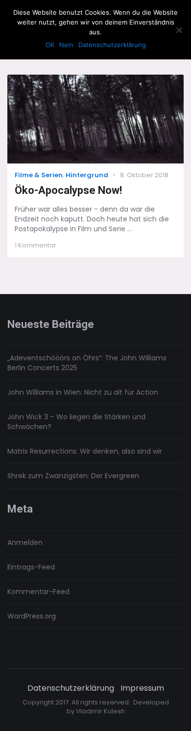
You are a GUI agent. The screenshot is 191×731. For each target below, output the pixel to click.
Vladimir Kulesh (100, 711)
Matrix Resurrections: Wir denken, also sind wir (84, 451)
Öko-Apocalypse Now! (68, 190)
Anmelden (25, 542)
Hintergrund (87, 175)
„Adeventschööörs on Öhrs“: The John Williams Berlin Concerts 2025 (87, 363)
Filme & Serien (39, 175)
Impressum (142, 688)
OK (50, 45)
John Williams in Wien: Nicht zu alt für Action (82, 392)
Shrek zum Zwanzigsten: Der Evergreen (73, 476)
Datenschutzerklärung (70, 688)
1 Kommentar (35, 245)
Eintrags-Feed (31, 567)
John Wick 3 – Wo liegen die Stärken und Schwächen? (76, 422)
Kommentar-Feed (38, 591)
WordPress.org (31, 616)
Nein (66, 45)
